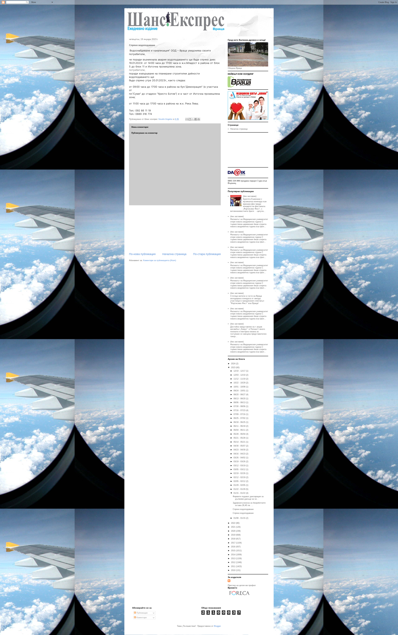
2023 (233, 367)
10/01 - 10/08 (240, 387)
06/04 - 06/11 (240, 430)
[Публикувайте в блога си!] (189, 119)
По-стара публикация (207, 254)
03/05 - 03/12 (240, 469)
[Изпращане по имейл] (186, 119)
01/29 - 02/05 (240, 485)
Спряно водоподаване (243, 509)
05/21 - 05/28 (240, 438)
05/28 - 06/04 (240, 434)
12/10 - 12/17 (240, 371)
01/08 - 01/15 (240, 518)
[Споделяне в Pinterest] (198, 119)
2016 (233, 546)
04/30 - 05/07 (240, 446)
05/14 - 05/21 (240, 442)
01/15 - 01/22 (240, 493)
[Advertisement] (175, 228)
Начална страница (174, 254)
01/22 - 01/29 (240, 489)
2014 (233, 554)
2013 (233, 558)
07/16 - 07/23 (240, 410)
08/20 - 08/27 (240, 394)
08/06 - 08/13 (240, 402)
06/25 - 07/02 (240, 418)
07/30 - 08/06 (240, 406)
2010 (233, 570)
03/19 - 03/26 (240, 461)
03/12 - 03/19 (240, 465)
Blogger (217, 626)
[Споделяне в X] (192, 119)
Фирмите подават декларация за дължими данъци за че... (248, 497)
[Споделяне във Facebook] (195, 119)
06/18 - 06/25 (240, 422)
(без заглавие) (249, 196)
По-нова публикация (142, 254)
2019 (233, 535)
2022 (233, 523)
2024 (233, 363)
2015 (233, 550)
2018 (233, 539)
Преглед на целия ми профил (242, 585)
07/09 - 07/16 (240, 414)
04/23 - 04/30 (240, 450)
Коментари (141, 617)
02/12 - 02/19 (240, 477)
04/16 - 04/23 (240, 454)
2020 (233, 531)
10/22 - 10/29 (240, 383)
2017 (233, 543)
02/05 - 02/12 (240, 481)
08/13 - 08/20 (240, 398)
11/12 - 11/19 (240, 379)
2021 (233, 527)
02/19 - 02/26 (240, 473)
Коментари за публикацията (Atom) (159, 260)
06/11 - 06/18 (240, 426)
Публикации (142, 613)
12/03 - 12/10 (240, 375)
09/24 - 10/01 (240, 390)
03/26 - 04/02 (240, 457)
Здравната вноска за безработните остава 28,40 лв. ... (249, 504)
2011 (233, 566)
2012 (233, 562)
